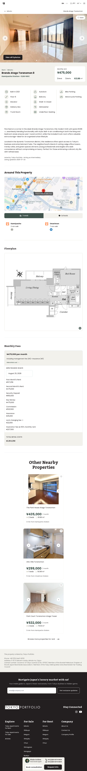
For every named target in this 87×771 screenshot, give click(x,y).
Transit (25, 215)
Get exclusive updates (68, 690)
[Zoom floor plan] (80, 328)
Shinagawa (28, 747)
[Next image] (58, 491)
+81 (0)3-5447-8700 (17, 658)
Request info (53, 767)
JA (67, 3)
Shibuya (27, 730)
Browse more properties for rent (41, 639)
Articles (8, 739)
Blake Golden (35, 760)
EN (63, 3)
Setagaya (27, 751)
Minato (26, 726)
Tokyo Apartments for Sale (12, 733)
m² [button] (75, 3)
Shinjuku (27, 739)
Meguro (26, 734)
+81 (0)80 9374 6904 (55, 760)
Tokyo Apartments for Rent (12, 727)
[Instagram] (76, 712)
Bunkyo (26, 756)
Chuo (26, 743)
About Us (64, 726)
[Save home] (61, 476)
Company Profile (67, 734)
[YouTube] (80, 711)
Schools (64, 215)
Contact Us (65, 730)
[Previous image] (28, 491)
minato (9, 11)
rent (4, 70)
